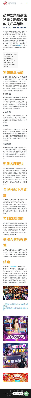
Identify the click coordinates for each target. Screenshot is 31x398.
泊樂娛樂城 (23, 27)
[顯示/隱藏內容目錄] (14, 54)
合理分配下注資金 (10, 60)
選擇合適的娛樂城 (10, 64)
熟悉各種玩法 (9, 58)
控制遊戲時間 (9, 62)
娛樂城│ (16, 393)
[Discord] (26, 393)
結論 (6, 66)
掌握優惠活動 (9, 57)
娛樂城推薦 (16, 27)
